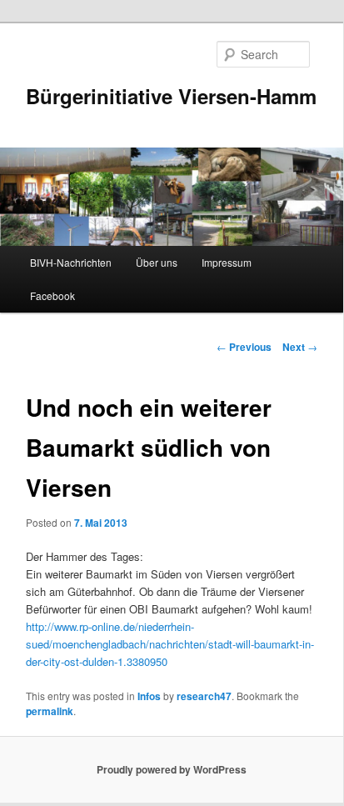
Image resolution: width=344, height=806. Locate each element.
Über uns (156, 262)
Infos (149, 695)
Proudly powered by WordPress (172, 769)
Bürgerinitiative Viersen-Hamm (171, 96)
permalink (49, 710)
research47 (204, 695)
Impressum (227, 262)
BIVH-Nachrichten (71, 262)
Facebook (52, 295)
